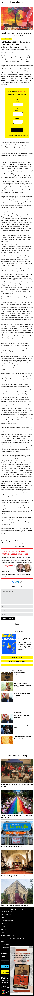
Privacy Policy (4, 923)
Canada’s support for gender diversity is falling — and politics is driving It (16, 816)
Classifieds (4, 926)
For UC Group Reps (6, 914)
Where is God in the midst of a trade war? (22, 694)
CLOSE (31, 946)
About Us (3, 929)
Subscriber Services (6, 912)
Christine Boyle (6, 52)
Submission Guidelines (7, 920)
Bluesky (3, 962)
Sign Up (17, 130)
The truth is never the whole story (21, 727)
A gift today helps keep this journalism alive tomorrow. (8, 566)
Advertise (3, 917)
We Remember (5, 947)
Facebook (3, 956)
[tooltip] (13, 582)
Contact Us (4, 932)
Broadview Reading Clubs (8, 935)
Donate (3, 941)
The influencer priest (19, 672)
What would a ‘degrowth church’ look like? (13, 876)
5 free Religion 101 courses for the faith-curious (22, 737)
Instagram (3, 959)
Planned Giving (5, 944)
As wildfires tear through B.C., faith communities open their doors (17, 785)
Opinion (16, 628)
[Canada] (5, 989)
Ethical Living (6, 38)
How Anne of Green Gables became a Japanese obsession (22, 684)
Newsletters (4, 953)
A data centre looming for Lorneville (11, 846)
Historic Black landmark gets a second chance (14, 905)
